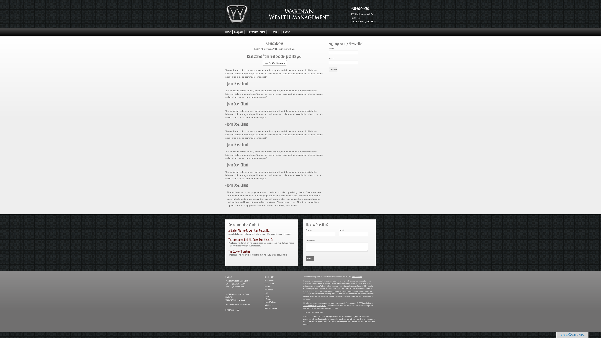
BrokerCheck (357, 277)
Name (331, 48)
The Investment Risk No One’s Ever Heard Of (251, 240)
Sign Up (333, 70)
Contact (286, 32)
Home (228, 32)
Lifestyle (268, 299)
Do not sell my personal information (324, 308)
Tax (266, 293)
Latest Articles (270, 302)
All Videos (269, 305)
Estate (267, 287)
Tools (274, 32)
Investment (269, 284)
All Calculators (271, 308)
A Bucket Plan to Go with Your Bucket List (249, 230)
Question (310, 240)
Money (267, 296)
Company (238, 32)
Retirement (269, 280)
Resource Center (257, 32)
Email (331, 58)
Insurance (269, 290)
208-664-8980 (360, 8)
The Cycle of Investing (239, 251)
